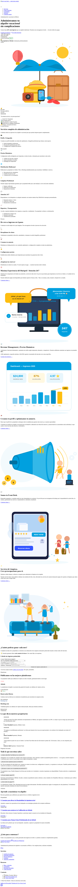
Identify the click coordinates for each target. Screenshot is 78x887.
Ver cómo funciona (16, 32)
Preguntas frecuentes (9, 868)
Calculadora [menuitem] (6, 11)
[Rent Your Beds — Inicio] (39, 3)
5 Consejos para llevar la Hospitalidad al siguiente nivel (18, 800)
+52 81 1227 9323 (9, 878)
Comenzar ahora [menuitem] (8, 14)
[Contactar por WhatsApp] (2, 885)
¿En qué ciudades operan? (7, 775)
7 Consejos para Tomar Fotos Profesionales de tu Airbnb (18, 820)
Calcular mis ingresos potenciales (38, 667)
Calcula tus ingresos (6, 32)
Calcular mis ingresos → (6, 356)
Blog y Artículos (8, 865)
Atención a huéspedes (9, 859)
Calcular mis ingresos (6, 840)
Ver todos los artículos (6, 826)
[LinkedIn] (2, 848)
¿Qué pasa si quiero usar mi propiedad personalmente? (14, 768)
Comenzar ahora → (5, 280)
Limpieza (6, 858)
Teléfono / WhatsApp (6, 665)
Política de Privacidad (6, 883)
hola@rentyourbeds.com (11, 876)
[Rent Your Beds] (5, 842)
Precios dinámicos (8, 856)
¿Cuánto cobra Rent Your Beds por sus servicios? (12, 755)
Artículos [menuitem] (6, 13)
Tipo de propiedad (5, 660)
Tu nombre (3, 662)
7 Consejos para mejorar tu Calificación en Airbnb (16, 810)
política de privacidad (18, 669)
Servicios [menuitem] (6, 9)
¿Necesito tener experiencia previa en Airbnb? (11, 761)
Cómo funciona (7, 869)
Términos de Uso (15, 883)
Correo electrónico (5, 663)
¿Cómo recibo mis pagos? (7, 781)
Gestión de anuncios (8, 854)
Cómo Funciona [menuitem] (7, 10)
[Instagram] (1, 848)
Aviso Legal (23, 883)
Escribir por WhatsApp (18, 840)
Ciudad (2, 659)
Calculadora (6, 866)
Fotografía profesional (9, 855)
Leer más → (4, 805)
